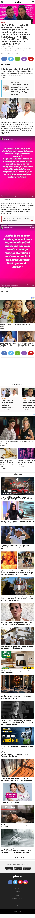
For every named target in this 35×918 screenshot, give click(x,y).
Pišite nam (17, 902)
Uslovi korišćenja (17, 898)
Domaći (3, 22)
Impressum (17, 895)
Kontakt (17, 888)
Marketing (18, 892)
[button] (2, 395)
